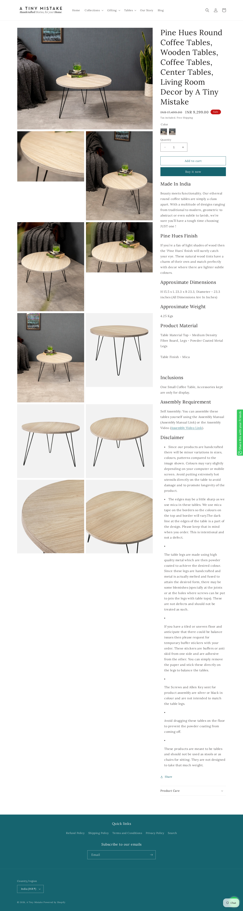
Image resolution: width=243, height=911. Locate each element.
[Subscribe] (151, 854)
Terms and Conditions (127, 833)
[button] (93, 10)
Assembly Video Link (186, 428)
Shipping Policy (98, 833)
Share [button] (168, 776)
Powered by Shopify (54, 902)
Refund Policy (75, 833)
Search (172, 833)
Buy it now (193, 171)
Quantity (165, 139)
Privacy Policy (155, 833)
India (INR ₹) (28, 888)
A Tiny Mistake (35, 902)
